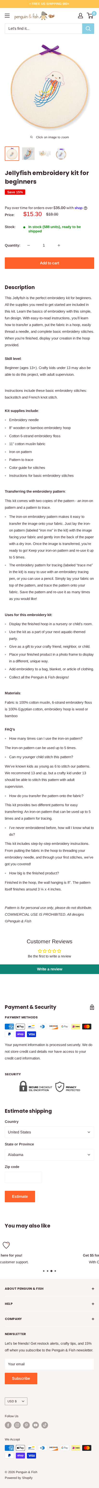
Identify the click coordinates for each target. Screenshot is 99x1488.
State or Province (19, 1144)
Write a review (49, 969)
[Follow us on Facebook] (8, 1425)
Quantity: (12, 245)
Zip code (12, 1167)
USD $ (12, 1401)
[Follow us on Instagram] (17, 1425)
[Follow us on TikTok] (44, 1425)
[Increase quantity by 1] (59, 245)
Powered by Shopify (19, 1478)
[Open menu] (7, 16)
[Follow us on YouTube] (35, 1425)
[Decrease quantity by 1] (29, 245)
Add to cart (49, 263)
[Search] (88, 28)
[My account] (80, 15)
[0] (90, 15)
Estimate (20, 1196)
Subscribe (21, 1378)
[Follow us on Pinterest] (26, 1425)
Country (12, 1121)
